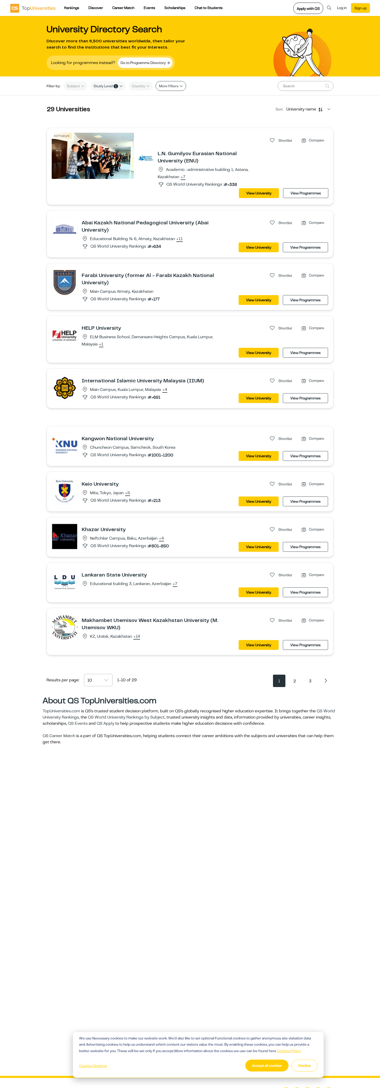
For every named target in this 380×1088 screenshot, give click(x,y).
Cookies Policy (289, 1050)
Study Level (105, 86)
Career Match (123, 7)
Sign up (360, 8)
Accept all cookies (267, 1065)
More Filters (169, 86)
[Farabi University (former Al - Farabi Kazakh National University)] (64, 282)
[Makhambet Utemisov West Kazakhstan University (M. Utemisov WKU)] (64, 627)
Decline (304, 1065)
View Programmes (306, 193)
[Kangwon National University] (64, 445)
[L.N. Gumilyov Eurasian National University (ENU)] (145, 157)
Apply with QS (308, 8)
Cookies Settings (93, 1065)
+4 (164, 390)
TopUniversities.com (61, 711)
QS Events (78, 723)
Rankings (71, 7)
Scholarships (174, 7)
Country (139, 86)
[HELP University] (64, 334)
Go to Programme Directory (143, 62)
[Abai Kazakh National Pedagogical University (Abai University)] (64, 229)
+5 (127, 493)
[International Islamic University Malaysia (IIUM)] (64, 387)
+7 (183, 177)
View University (258, 193)
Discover (95, 7)
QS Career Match (59, 735)
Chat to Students (209, 7)
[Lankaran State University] (64, 581)
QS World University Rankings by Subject (126, 717)
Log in (342, 7)
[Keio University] (64, 490)
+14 (136, 637)
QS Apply (105, 723)
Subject (74, 86)
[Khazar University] (64, 536)
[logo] (33, 8)
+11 (179, 239)
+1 (101, 344)
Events (149, 7)
